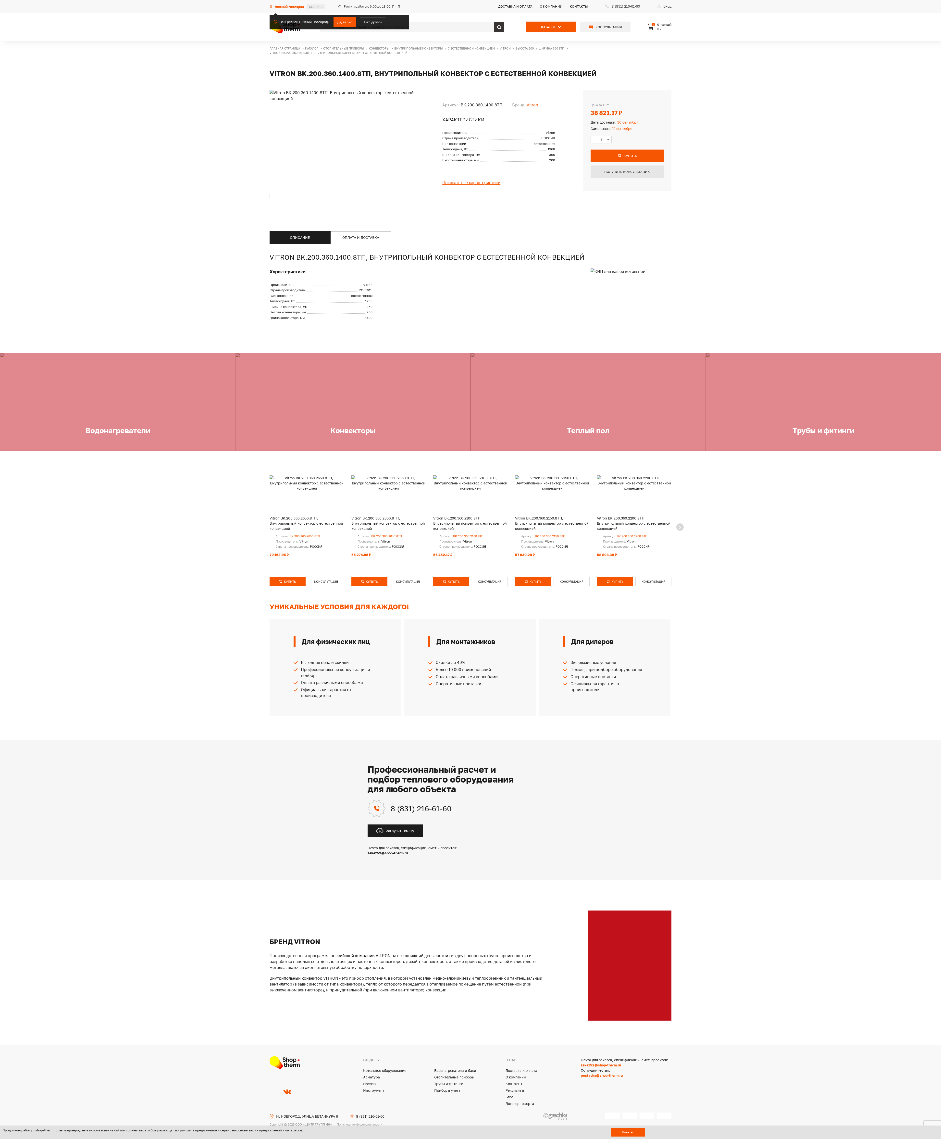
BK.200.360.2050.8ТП (386, 536)
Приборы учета (447, 1090)
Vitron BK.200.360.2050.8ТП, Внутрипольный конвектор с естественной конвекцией (388, 523)
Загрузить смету (400, 831)
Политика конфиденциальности (359, 1124)
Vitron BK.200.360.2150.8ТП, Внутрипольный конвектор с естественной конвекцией (552, 523)
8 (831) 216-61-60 (421, 808)
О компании (551, 6)
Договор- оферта (520, 1103)
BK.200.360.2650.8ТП (304, 536)
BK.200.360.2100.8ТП (468, 536)
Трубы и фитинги (448, 1084)
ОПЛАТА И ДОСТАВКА (360, 237)
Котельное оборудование (384, 1070)
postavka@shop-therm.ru (602, 1075)
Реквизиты (515, 1090)
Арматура (371, 1077)
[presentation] (680, 527)
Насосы (369, 1084)
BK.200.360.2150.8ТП (550, 536)
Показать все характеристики (471, 182)
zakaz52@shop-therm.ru (601, 1065)
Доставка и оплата (515, 6)
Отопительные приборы (454, 1077)
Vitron (532, 104)
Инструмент (373, 1090)
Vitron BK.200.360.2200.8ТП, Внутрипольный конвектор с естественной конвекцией (633, 523)
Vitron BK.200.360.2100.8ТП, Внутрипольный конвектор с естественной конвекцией (470, 523)
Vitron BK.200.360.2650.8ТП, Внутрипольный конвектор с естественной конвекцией (306, 523)
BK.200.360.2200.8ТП (632, 536)
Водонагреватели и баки (455, 1070)
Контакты (579, 6)
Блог (509, 1097)
